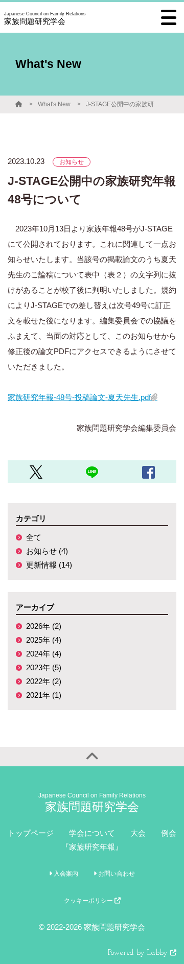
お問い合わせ (116, 873)
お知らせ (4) (47, 551)
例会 (168, 833)
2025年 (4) (43, 640)
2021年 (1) (43, 695)
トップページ (31, 833)
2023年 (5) (43, 667)
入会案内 (65, 873)
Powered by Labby (139, 953)
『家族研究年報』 (92, 846)
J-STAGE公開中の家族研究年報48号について (124, 104)
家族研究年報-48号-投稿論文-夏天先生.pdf (79, 397)
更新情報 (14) (49, 564)
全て (33, 537)
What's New (54, 104)
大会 (138, 833)
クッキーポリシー (89, 900)
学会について (92, 833)
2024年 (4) (43, 653)
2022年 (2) (43, 681)
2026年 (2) (43, 626)
